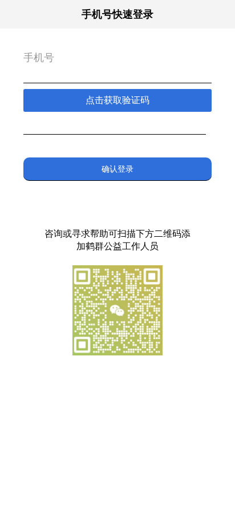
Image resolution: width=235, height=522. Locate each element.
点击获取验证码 (117, 100)
